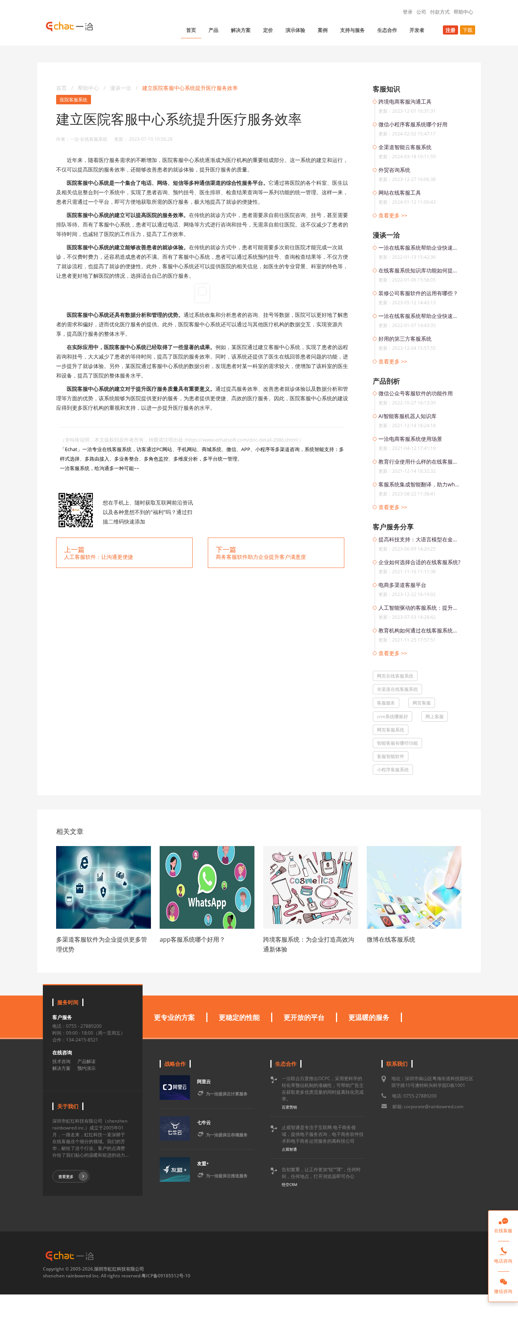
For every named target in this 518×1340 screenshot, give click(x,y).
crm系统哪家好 (392, 716)
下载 (467, 30)
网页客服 (422, 703)
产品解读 (86, 1061)
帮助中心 (463, 11)
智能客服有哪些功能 (397, 743)
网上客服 (434, 716)
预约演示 (86, 1068)
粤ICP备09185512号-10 (165, 1275)
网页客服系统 (390, 730)
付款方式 (440, 11)
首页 (191, 30)
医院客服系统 (73, 99)
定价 (268, 30)
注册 (450, 30)
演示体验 (295, 30)
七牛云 (204, 1122)
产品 (213, 30)
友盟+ (203, 1163)
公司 (421, 11)
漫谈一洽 (121, 87)
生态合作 (387, 30)
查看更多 (66, 1176)
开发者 (417, 30)
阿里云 (204, 1081)
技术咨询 (61, 1061)
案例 (323, 30)
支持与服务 (352, 30)
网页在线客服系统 (395, 676)
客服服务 (386, 703)
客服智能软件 (390, 756)
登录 (408, 11)
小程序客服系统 (393, 769)
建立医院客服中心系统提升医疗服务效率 (190, 87)
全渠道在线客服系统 (397, 689)
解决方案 (241, 30)
